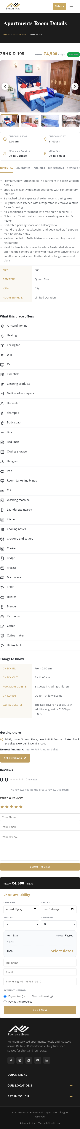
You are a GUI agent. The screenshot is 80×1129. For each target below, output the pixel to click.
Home (6, 34)
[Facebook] (11, 1060)
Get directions (13, 758)
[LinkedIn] (46, 1060)
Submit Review (40, 866)
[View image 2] (29, 120)
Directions (56, 168)
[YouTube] (37, 1060)
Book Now (40, 1010)
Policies (39, 168)
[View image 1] (9, 120)
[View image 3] (50, 120)
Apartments (19, 34)
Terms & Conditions (49, 1123)
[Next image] (75, 86)
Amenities (23, 168)
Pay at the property (20, 1001)
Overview (6, 168)
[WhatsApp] (28, 1060)
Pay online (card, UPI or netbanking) (30, 996)
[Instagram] (19, 1060)
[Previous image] (5, 86)
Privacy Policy (27, 1123)
